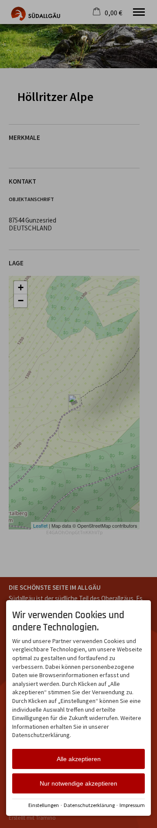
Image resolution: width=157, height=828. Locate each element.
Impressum (132, 805)
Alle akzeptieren (79, 758)
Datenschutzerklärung (89, 805)
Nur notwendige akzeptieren (78, 783)
